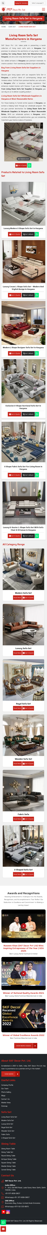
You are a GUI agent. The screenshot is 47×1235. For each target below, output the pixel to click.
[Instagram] (8, 1212)
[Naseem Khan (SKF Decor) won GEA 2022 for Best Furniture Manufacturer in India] (23, 1015)
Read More (17, 597)
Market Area (5, 1103)
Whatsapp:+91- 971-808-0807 (17, 1197)
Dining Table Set (7, 1152)
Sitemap (4, 1106)
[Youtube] (3, 1212)
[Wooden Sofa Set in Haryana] (23, 735)
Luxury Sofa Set (23, 648)
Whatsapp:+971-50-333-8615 (17, 1206)
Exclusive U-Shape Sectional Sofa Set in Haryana (23, 407)
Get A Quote (15, 234)
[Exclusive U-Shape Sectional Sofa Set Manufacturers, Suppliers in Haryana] (23, 381)
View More (9, 1074)
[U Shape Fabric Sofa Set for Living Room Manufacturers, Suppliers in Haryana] (23, 442)
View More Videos (23, 1046)
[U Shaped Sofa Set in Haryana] (23, 846)
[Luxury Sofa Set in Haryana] (23, 624)
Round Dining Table (8, 1155)
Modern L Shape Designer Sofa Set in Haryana (23, 347)
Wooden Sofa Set (23, 759)
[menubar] (43, 9)
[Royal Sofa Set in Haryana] (23, 680)
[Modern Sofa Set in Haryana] (23, 569)
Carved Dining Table (8, 1169)
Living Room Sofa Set (9, 1117)
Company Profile (7, 1085)
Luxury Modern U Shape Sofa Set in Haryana (23, 228)
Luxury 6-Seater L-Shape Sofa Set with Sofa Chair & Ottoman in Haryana (23, 528)
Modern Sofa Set (23, 593)
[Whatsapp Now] (29, 165)
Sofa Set (12, 26)
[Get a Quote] (3, 1229)
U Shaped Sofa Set (23, 869)
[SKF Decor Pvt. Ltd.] (13, 9)
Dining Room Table (8, 1148)
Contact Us (5, 1099)
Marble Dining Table (8, 1166)
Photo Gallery (6, 1092)
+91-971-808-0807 (12, 1193)
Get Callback (29, 234)
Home (3, 26)
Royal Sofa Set (23, 703)
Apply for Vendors (21, 3)
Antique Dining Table (8, 1159)
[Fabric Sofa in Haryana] (23, 790)
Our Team (4, 1089)
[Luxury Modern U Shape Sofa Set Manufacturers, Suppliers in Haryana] (23, 204)
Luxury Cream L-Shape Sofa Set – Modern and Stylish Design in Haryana (23, 288)
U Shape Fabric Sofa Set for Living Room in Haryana (23, 467)
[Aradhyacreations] (3, 3)
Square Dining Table (8, 1162)
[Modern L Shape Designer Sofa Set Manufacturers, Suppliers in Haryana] (23, 323)
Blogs (3, 1096)
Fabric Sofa (23, 814)
